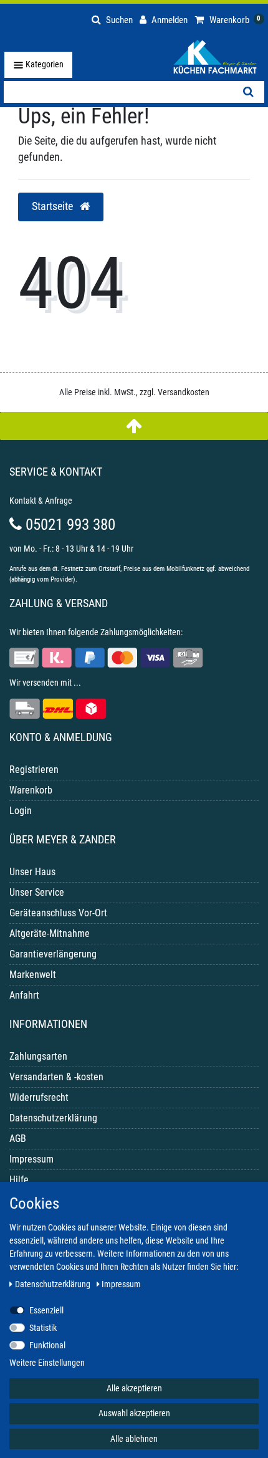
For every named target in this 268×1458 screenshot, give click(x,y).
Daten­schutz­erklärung (53, 1284)
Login (20, 811)
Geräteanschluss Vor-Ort (58, 913)
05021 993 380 (68, 525)
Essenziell (46, 1310)
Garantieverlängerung (53, 954)
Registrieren (34, 769)
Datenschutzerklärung (53, 1118)
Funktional (47, 1345)
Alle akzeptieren (134, 1388)
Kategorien (44, 64)
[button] (112, 18)
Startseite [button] (53, 206)
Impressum (31, 1159)
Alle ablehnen (134, 1439)
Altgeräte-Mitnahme (49, 933)
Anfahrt (24, 995)
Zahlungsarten (38, 1056)
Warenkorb (30, 790)
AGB (17, 1138)
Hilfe (19, 1180)
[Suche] (248, 92)
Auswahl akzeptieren (134, 1413)
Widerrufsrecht (39, 1097)
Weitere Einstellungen (47, 1363)
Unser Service (36, 892)
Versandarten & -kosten (56, 1077)
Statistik (43, 1328)
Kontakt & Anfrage (40, 501)
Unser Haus (32, 872)
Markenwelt (32, 975)
